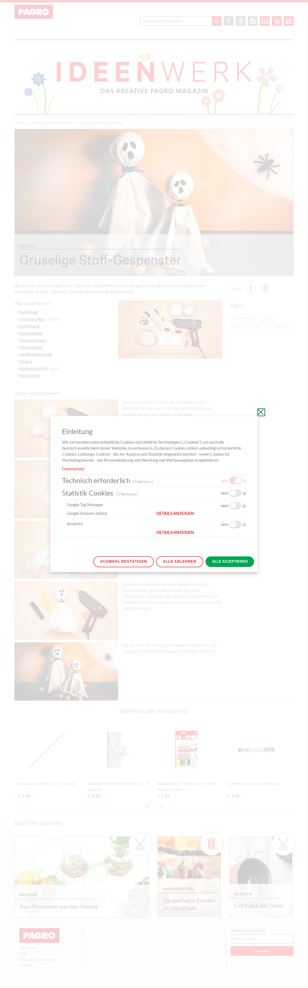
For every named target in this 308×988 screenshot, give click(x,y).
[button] (201, 513)
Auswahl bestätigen (123, 561)
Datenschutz (73, 468)
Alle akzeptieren (230, 561)
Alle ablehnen (179, 561)
